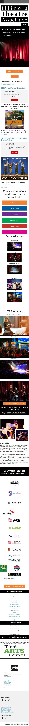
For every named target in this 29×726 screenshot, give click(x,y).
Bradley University (14, 596)
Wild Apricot (14, 724)
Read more (14, 463)
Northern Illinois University (14, 616)
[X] (6, 700)
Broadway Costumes (14, 598)
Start (7, 143)
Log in (25, 24)
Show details (4, 134)
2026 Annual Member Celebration (13, 88)
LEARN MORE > (7, 35)
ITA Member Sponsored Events (14, 314)
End (7, 144)
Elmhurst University (14, 604)
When (6, 91)
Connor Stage (14, 600)
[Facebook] (2, 700)
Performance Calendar (7, 685)
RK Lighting (14, 619)
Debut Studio (14, 602)
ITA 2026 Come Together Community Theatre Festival (14, 139)
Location (6, 94)
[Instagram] (9, 700)
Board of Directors (7, 683)
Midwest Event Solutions (14, 614)
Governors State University (14, 606)
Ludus (14, 612)
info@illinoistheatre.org (7, 676)
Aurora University (14, 593)
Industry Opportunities (14, 380)
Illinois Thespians (14, 610)
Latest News (14, 336)
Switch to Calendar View (8, 84)
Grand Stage (14, 608)
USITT (14, 620)
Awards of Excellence (7, 682)
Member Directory (14, 358)
